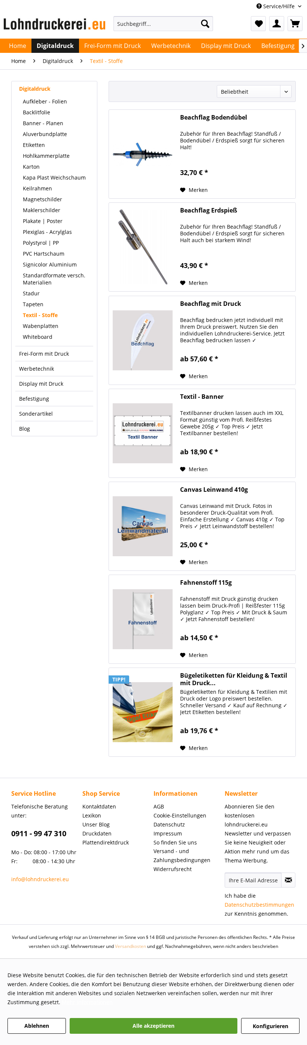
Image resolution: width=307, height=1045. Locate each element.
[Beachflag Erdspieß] (143, 247)
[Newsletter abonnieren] (288, 880)
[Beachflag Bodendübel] (143, 154)
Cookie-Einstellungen (180, 815)
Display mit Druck (41, 383)
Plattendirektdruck (105, 842)
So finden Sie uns (175, 842)
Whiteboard (37, 336)
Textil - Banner (202, 397)
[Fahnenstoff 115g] (143, 619)
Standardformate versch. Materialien (54, 279)
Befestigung (34, 398)
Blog (24, 428)
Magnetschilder (42, 199)
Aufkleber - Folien (45, 101)
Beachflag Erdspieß (208, 210)
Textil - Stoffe (40, 315)
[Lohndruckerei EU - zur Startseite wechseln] (54, 25)
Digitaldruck (35, 88)
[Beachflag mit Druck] (143, 340)
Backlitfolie (36, 112)
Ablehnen (36, 1025)
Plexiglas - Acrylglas (47, 231)
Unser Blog (96, 824)
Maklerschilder (41, 210)
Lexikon (91, 815)
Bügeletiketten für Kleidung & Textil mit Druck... (233, 679)
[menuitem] (163, 27)
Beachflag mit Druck (210, 304)
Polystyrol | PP (41, 242)
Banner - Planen (43, 123)
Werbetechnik (36, 368)
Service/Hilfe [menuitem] (279, 6)
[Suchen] (205, 23)
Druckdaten (97, 833)
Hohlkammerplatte (46, 155)
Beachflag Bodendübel (213, 117)
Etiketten (34, 144)
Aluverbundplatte (45, 134)
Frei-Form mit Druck (44, 353)
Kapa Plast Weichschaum (54, 177)
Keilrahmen (37, 188)
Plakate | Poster (43, 221)
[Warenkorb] (295, 23)
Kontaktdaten (99, 806)
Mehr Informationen (87, 1002)
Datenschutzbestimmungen (259, 904)
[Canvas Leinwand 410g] (143, 526)
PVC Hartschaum (43, 253)
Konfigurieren (270, 1026)
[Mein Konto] (276, 23)
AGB (159, 806)
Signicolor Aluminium (50, 264)
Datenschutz (169, 824)
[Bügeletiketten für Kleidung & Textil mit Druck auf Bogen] (143, 712)
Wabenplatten (40, 325)
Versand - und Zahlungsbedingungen (182, 855)
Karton (31, 166)
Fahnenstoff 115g (206, 583)
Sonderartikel (36, 413)
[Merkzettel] (258, 23)
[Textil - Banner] (143, 433)
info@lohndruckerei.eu (40, 879)
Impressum (168, 833)
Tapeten (33, 304)
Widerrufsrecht (173, 869)
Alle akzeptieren (153, 1025)
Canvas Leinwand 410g (214, 490)
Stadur (31, 293)
